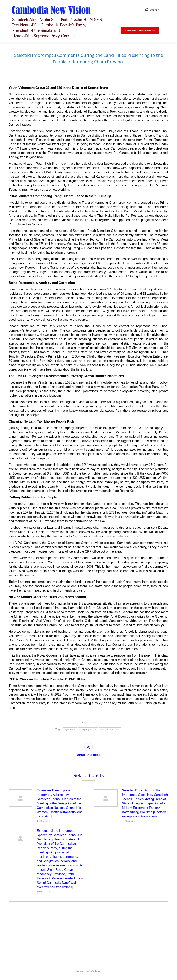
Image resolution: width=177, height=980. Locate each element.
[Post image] (20, 798)
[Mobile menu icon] (166, 21)
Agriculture (70, 729)
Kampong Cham (87, 729)
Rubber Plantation (110, 729)
